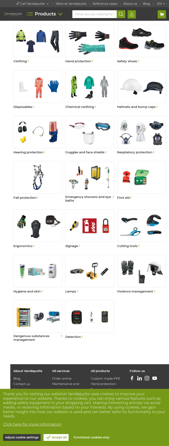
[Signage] (89, 229)
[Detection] (89, 320)
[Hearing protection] (37, 135)
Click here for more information (32, 424)
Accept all (59, 437)
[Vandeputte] (13, 14)
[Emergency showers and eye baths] (89, 182)
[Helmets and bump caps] (141, 90)
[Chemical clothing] (89, 90)
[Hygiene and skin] (37, 274)
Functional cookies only (91, 437)
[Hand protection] (89, 44)
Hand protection (103, 384)
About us (130, 4)
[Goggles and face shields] (89, 135)
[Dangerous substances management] (37, 321)
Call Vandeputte (32, 4)
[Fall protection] (37, 180)
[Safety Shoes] (141, 44)
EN (159, 4)
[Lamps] (89, 274)
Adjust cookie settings (22, 437)
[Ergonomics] (37, 229)
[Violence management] (141, 274)
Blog (146, 4)
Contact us (21, 384)
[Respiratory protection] (141, 135)
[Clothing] (37, 44)
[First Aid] (141, 180)
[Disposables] (37, 90)
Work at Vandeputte (71, 4)
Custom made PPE (105, 378)
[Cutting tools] (141, 229)
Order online (62, 378)
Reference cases (105, 4)
